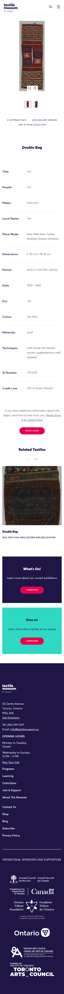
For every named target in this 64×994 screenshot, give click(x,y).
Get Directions (10, 718)
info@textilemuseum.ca (24, 729)
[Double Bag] (32, 495)
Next (35, 459)
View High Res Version (44, 120)
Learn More (32, 590)
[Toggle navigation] (50, 6)
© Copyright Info (16, 120)
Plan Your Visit (10, 762)
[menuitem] (32, 770)
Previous (28, 459)
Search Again (32, 431)
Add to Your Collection (32, 125)
